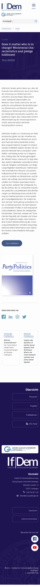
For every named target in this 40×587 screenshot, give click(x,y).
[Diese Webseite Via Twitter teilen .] (24, 318)
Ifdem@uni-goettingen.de (29, 496)
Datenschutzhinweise (29, 519)
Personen (33, 397)
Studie (17, 28)
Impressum (33, 510)
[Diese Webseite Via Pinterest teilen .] (17, 318)
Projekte (33, 406)
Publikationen (31, 415)
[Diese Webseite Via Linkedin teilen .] (11, 318)
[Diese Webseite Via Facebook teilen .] (4, 318)
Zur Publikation (12, 243)
